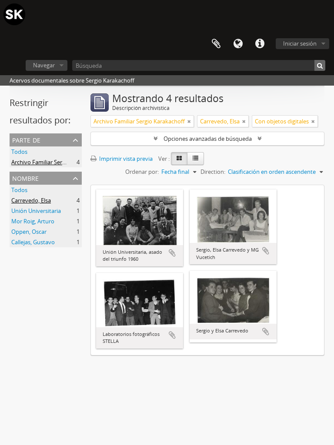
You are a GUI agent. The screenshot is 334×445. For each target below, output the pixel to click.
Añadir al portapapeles (172, 253)
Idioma (238, 44)
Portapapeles (216, 44)
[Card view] (179, 158)
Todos (19, 152)
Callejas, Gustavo (33, 242)
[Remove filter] (189, 121)
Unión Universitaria (36, 211)
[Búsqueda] (319, 65)
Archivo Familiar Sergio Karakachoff (57, 162)
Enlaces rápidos (260, 44)
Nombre (25, 177)
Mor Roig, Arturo (32, 221)
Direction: (212, 172)
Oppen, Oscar (29, 232)
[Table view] (195, 158)
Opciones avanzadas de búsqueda (207, 139)
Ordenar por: (142, 172)
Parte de (26, 139)
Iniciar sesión (300, 43)
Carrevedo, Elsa (31, 200)
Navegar (44, 65)
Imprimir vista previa (125, 159)
